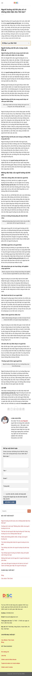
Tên (4, 470)
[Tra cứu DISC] (16, 3)
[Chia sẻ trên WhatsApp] (8, 409)
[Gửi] (29, 511)
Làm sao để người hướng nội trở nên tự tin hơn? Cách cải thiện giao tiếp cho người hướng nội (14, 564)
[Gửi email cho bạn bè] (17, 409)
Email (5, 478)
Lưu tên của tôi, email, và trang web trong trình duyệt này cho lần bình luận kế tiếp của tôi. (15, 496)
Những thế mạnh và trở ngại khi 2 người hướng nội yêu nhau (15, 559)
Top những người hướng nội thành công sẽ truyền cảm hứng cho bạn (15, 554)
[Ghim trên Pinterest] (20, 409)
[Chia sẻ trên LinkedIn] (23, 409)
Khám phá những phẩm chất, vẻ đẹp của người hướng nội (14, 538)
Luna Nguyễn (24, 421)
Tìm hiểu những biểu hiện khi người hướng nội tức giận (15, 543)
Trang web (6, 486)
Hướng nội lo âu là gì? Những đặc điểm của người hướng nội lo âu (15, 527)
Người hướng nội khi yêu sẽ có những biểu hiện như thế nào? (15, 522)
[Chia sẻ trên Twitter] (14, 409)
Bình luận (6, 456)
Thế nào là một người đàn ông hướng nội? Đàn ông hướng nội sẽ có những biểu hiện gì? (15, 532)
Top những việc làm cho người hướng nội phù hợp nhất (15, 548)
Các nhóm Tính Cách (7, 578)
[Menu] (2, 3)
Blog (2, 575)
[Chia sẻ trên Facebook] (11, 409)
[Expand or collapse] (29, 43)
